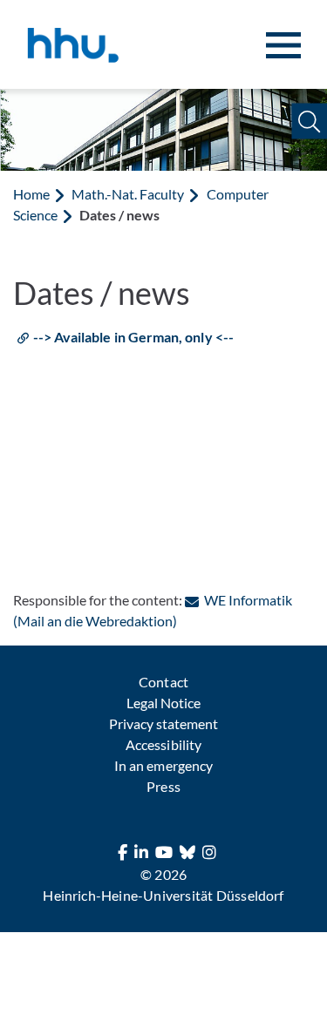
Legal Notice (163, 702)
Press (163, 786)
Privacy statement (163, 723)
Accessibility (163, 744)
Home (31, 194)
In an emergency (163, 765)
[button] (309, 121)
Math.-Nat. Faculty (128, 194)
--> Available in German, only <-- (133, 336)
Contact (163, 681)
